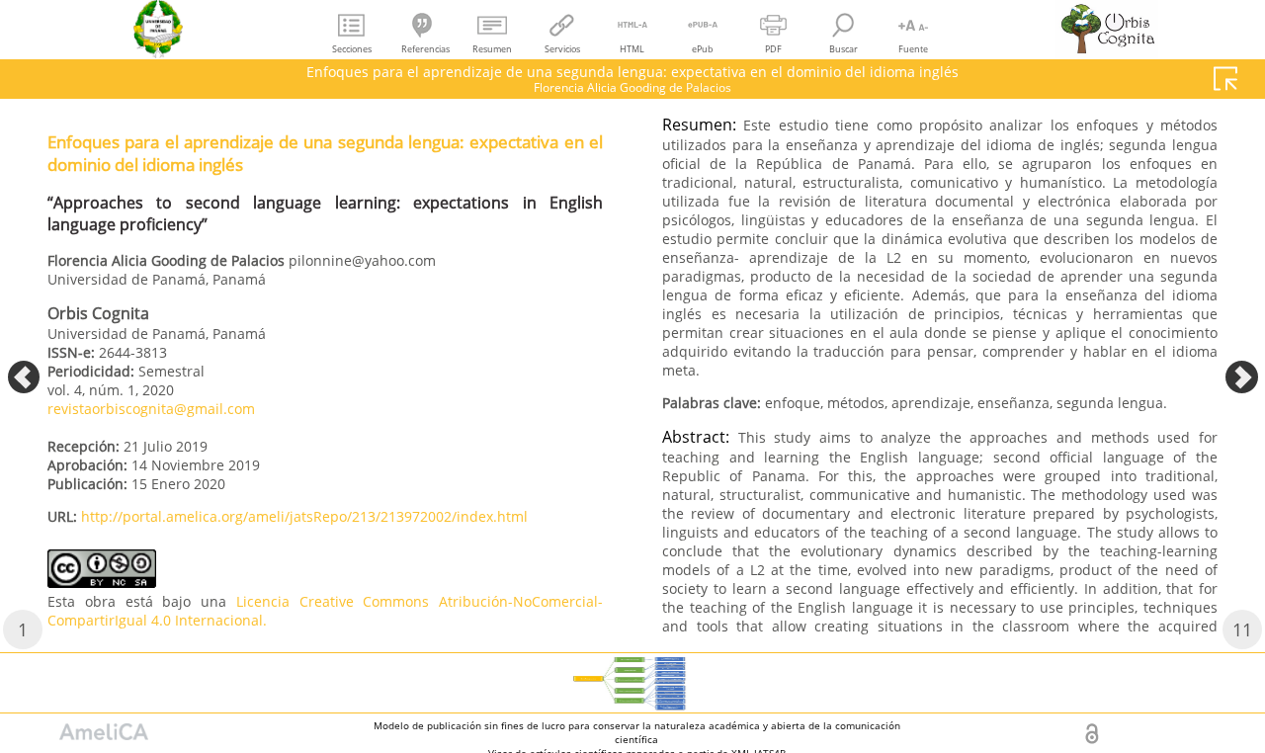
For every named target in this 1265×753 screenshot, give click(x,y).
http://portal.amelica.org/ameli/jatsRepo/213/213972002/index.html (304, 516)
